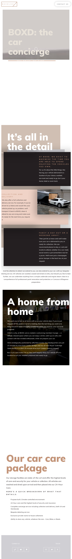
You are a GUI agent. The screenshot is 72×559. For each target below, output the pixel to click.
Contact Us (62, 4)
